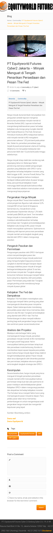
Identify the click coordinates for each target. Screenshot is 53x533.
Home (9, 20)
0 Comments (15, 91)
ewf (39, 434)
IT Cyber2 (35, 87)
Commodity (17, 20)
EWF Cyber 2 (13, 438)
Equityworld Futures (27, 434)
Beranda (12, 99)
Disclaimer (47, 531)
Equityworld (13, 434)
